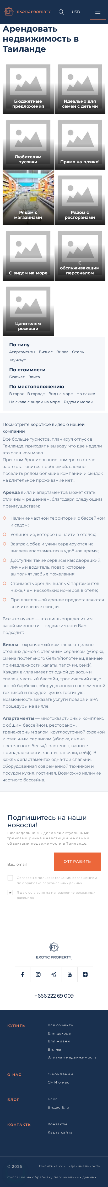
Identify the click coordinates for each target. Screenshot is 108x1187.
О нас (14, 1074)
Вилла (62, 351)
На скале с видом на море (34, 402)
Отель (78, 351)
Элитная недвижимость (72, 1057)
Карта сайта (60, 1132)
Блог (13, 1099)
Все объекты (61, 1025)
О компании (60, 1074)
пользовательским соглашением (67, 878)
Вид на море (60, 393)
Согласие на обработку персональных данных (51, 1177)
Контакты (19, 1124)
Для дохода (59, 1033)
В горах (16, 393)
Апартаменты (22, 351)
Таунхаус (17, 360)
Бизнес (46, 351)
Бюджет (17, 377)
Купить (16, 1025)
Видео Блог (59, 1107)
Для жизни (59, 1041)
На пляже (86, 393)
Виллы (54, 1049)
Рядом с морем (78, 402)
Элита (34, 377)
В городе (36, 393)
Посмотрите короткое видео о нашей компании (44, 425)
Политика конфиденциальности (70, 1166)
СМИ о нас (58, 1082)
